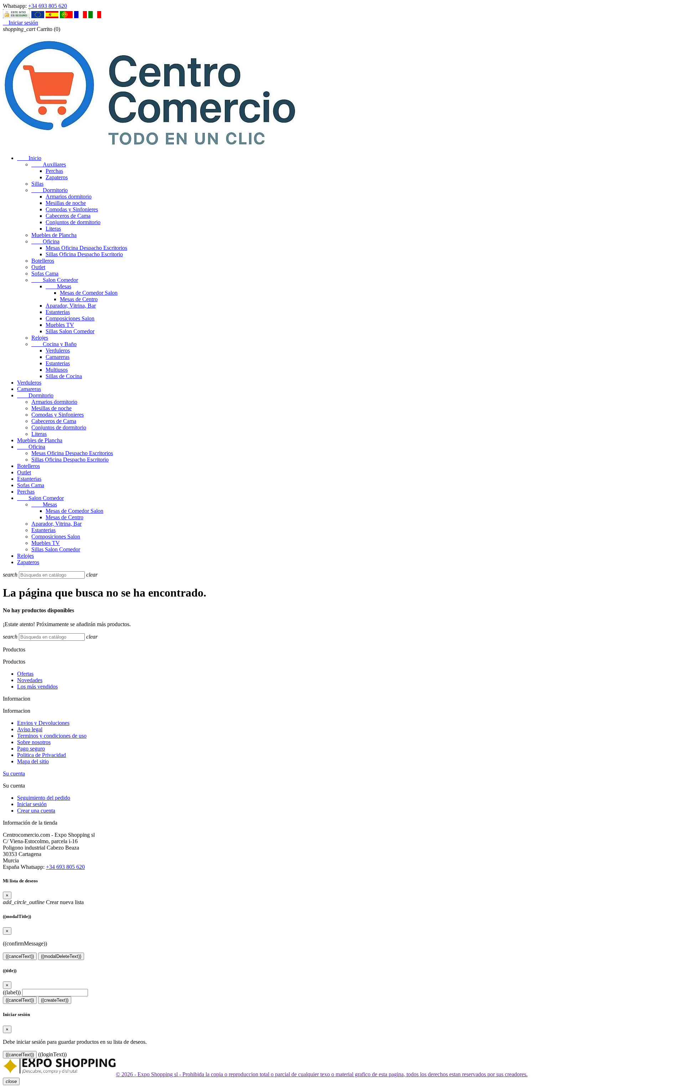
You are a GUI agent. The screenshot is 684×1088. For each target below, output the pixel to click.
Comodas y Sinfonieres (72, 209)
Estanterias (58, 312)
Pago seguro (31, 749)
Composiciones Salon (70, 318)
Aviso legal (29, 729)
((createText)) (54, 1000)
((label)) (12, 992)
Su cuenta (14, 773)
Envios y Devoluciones (43, 723)
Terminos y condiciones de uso (52, 736)
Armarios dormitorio (69, 197)
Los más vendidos (37, 687)
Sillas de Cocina (64, 376)
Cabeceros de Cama (68, 216)
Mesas (58, 286)
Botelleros (42, 261)
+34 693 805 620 (47, 6)
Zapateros (57, 177)
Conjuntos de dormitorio (73, 222)
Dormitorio (49, 190)
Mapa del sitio (33, 761)
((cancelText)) (20, 956)
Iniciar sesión (32, 804)
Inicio (29, 158)
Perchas (54, 171)
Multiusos (57, 370)
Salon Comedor (54, 280)
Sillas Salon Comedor (70, 331)
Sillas (37, 184)
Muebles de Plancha (54, 235)
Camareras (57, 357)
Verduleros (58, 350)
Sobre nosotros (34, 742)
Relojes (39, 338)
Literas (53, 229)
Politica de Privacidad (41, 755)
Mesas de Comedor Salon (89, 293)
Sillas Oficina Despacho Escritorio (84, 254)
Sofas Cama (44, 273)
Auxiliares (48, 164)
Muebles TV (60, 325)
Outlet (38, 267)
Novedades (29, 680)
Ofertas (25, 674)
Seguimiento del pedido (43, 798)
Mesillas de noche (66, 203)
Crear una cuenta (36, 811)
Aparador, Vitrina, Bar (71, 306)
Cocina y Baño (54, 344)
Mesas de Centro (79, 299)
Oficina (45, 241)
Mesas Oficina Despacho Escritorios (86, 248)
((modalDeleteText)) (61, 956)
